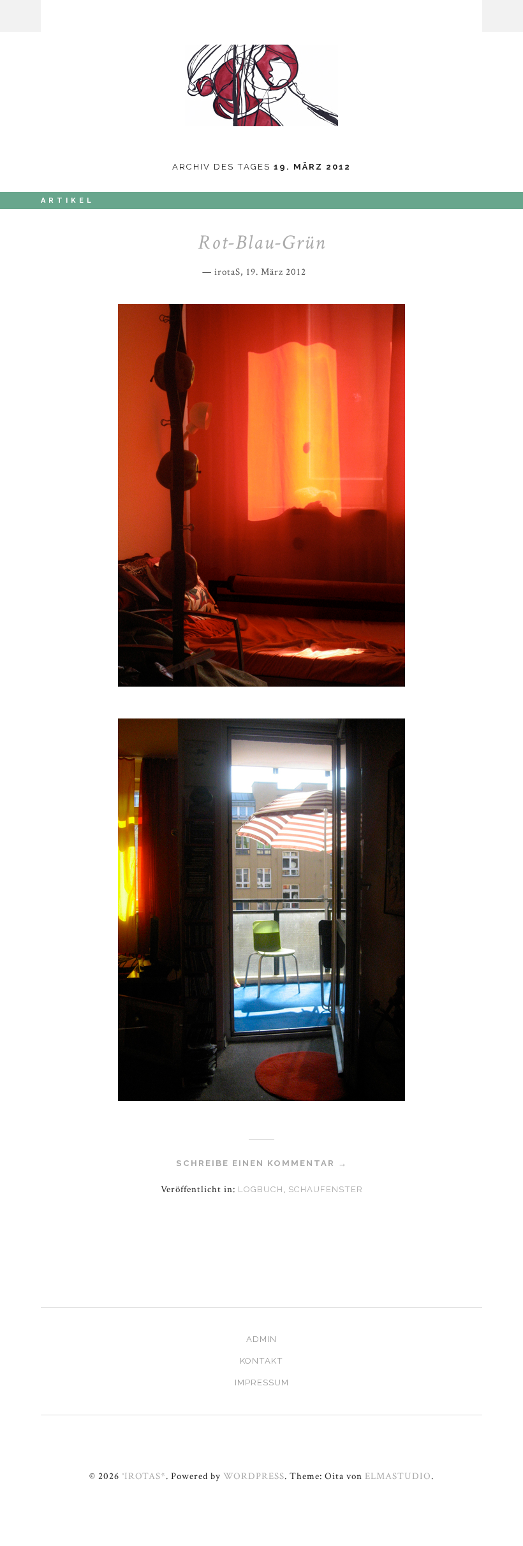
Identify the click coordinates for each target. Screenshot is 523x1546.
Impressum (262, 1382)
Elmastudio (398, 1475)
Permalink (315, 269)
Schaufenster (325, 1189)
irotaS (227, 271)
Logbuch (260, 1189)
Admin (261, 1339)
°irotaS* (144, 1475)
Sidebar (502, 16)
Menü (20, 16)
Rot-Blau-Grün (262, 243)
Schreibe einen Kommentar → (262, 1163)
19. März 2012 (276, 271)
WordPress (253, 1475)
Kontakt (261, 1361)
